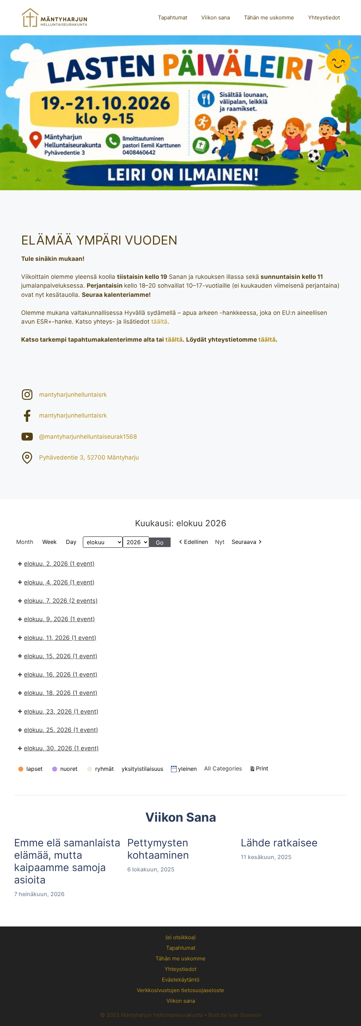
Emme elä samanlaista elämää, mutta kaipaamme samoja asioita (67, 861)
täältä (159, 321)
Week (49, 541)
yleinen (187, 768)
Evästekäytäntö (181, 979)
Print (263, 768)
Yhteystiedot (324, 17)
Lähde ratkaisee (279, 842)
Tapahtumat (172, 17)
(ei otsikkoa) (180, 937)
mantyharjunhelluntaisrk (73, 394)
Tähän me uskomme (269, 17)
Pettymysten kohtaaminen (158, 848)
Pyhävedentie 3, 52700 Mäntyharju (89, 457)
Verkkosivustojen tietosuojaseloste (180, 990)
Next (352, 111)
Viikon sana (215, 17)
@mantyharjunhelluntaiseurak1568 (88, 436)
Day (71, 541)
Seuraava (244, 541)
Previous (9, 111)
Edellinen (196, 541)
